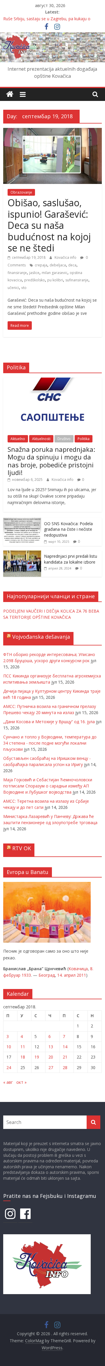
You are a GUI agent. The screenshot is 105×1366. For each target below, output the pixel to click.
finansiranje (17, 272)
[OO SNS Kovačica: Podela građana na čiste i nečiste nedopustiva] (22, 521)
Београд (46, 975)
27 (50, 1067)
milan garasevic (54, 272)
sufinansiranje (76, 280)
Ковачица (78, 968)
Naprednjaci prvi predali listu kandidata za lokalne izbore (70, 559)
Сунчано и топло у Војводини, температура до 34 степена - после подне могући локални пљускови (50, 743)
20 (50, 1057)
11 (22, 1046)
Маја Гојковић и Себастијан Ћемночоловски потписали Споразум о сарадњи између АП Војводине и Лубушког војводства (47, 786)
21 (65, 1057)
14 (65, 1046)
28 (65, 1067)
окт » (21, 1082)
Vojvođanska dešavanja (41, 636)
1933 (26, 975)
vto (24, 287)
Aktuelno (17, 438)
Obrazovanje (21, 192)
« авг (8, 1082)
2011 (81, 975)
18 (22, 1057)
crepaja (41, 265)
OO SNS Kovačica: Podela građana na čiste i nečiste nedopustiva (68, 529)
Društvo (64, 438)
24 (8, 1067)
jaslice (34, 272)
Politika (84, 438)
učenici (13, 287)
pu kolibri (55, 280)
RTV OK (21, 848)
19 (36, 1057)
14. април (66, 975)
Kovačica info (66, 257)
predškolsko (34, 280)
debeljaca (58, 265)
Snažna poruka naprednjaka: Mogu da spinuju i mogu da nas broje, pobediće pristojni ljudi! (51, 461)
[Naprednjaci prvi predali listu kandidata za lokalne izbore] (22, 553)
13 (50, 1046)
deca (72, 265)
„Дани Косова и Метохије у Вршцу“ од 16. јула (49, 721)
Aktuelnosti (41, 438)
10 (8, 1046)
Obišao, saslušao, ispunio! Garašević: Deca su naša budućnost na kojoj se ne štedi (49, 225)
